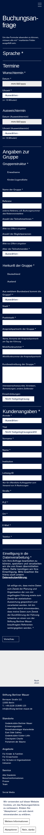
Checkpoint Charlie (14, 739)
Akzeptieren (11, 829)
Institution (7, 461)
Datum (5, 78)
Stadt (5, 306)
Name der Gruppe (11, 189)
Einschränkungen (11, 394)
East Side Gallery (13, 732)
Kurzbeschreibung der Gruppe (18, 364)
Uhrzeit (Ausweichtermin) (15, 128)
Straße (5, 491)
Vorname (7, 438)
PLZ (4, 502)
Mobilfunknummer (12, 347)
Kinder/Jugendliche (17, 179)
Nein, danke (28, 829)
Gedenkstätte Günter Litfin (17, 736)
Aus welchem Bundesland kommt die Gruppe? (21, 293)
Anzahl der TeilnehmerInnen (17, 219)
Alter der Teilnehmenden (15, 249)
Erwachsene (13, 172)
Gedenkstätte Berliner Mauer (18, 723)
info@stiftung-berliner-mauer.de (17, 709)
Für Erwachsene (10, 757)
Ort (4, 513)
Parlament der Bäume (15, 742)
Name (5, 450)
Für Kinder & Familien (12, 754)
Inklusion (6, 763)
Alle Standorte (9, 775)
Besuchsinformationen (12, 778)
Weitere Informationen (16, 821)
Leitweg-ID (8, 473)
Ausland (11, 281)
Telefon (6, 536)
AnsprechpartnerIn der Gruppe (18, 329)
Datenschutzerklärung (14, 577)
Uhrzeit (6, 90)
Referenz (6, 201)
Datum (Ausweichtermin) (15, 116)
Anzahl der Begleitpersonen (16, 234)
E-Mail (5, 525)
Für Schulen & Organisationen (16, 760)
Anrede (6, 415)
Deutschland (13, 274)
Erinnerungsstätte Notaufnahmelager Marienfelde (19, 728)
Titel (4, 427)
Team (4, 784)
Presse (5, 781)
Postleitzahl (8, 317)
